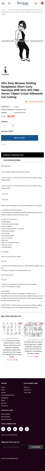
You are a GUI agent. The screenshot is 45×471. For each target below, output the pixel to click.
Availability (5, 106)
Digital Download (7, 109)
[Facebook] (3, 429)
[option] (22, 41)
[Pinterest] (27, 429)
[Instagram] (21, 429)
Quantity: (4, 121)
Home (3, 10)
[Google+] (15, 429)
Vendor (4, 112)
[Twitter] (9, 429)
